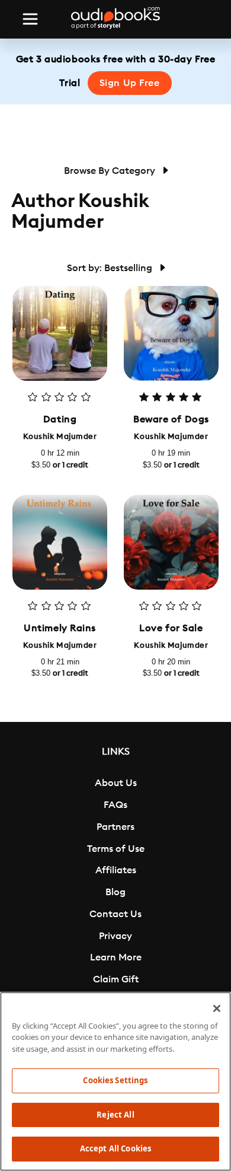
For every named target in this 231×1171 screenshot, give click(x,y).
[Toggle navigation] (30, 19)
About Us (116, 783)
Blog (115, 892)
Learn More (116, 957)
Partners (115, 827)
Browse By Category (111, 171)
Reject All (115, 1114)
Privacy (115, 936)
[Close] (217, 1008)
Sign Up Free (130, 83)
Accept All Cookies (115, 1148)
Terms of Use (116, 849)
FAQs (115, 805)
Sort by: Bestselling (111, 268)
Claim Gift (116, 979)
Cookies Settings (115, 1080)
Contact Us (115, 914)
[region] (115, 1081)
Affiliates (115, 870)
